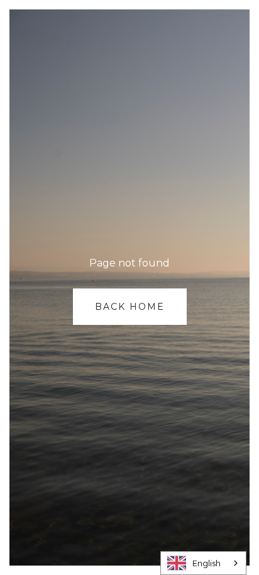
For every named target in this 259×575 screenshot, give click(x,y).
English (206, 563)
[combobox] (203, 563)
